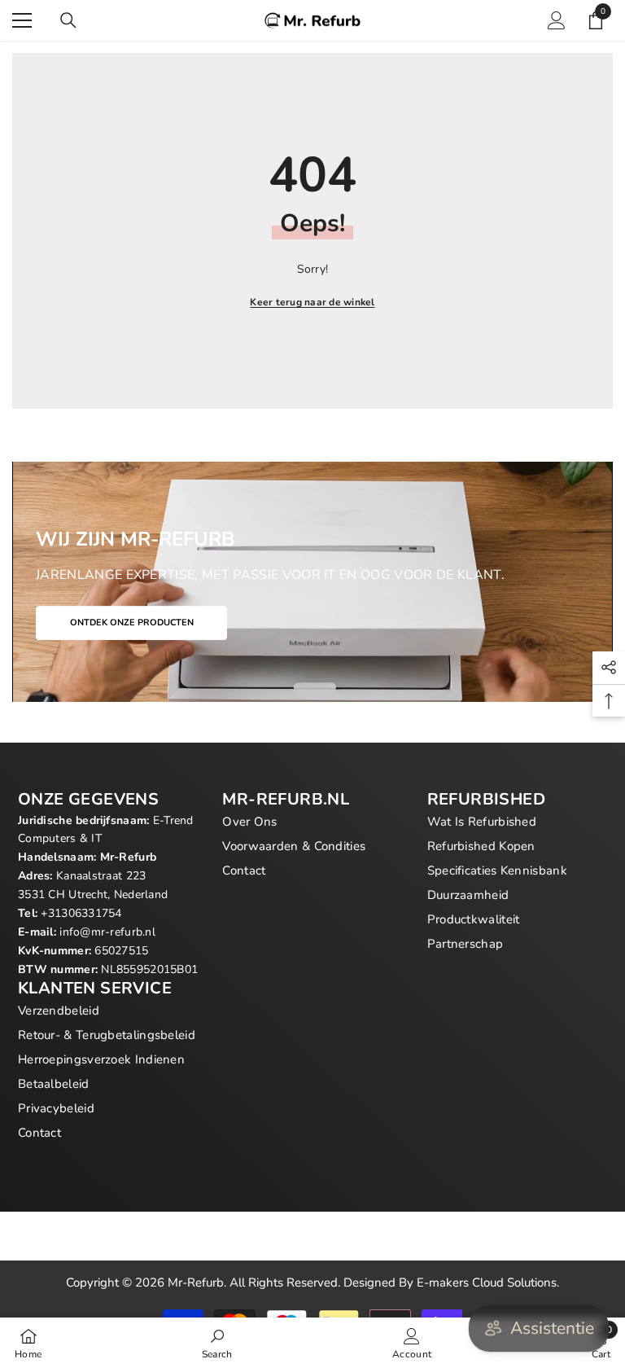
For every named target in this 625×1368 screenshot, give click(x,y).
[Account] (557, 20)
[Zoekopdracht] (68, 20)
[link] (217, 1343)
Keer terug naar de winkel (312, 302)
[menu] (22, 20)
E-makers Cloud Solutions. (488, 1282)
